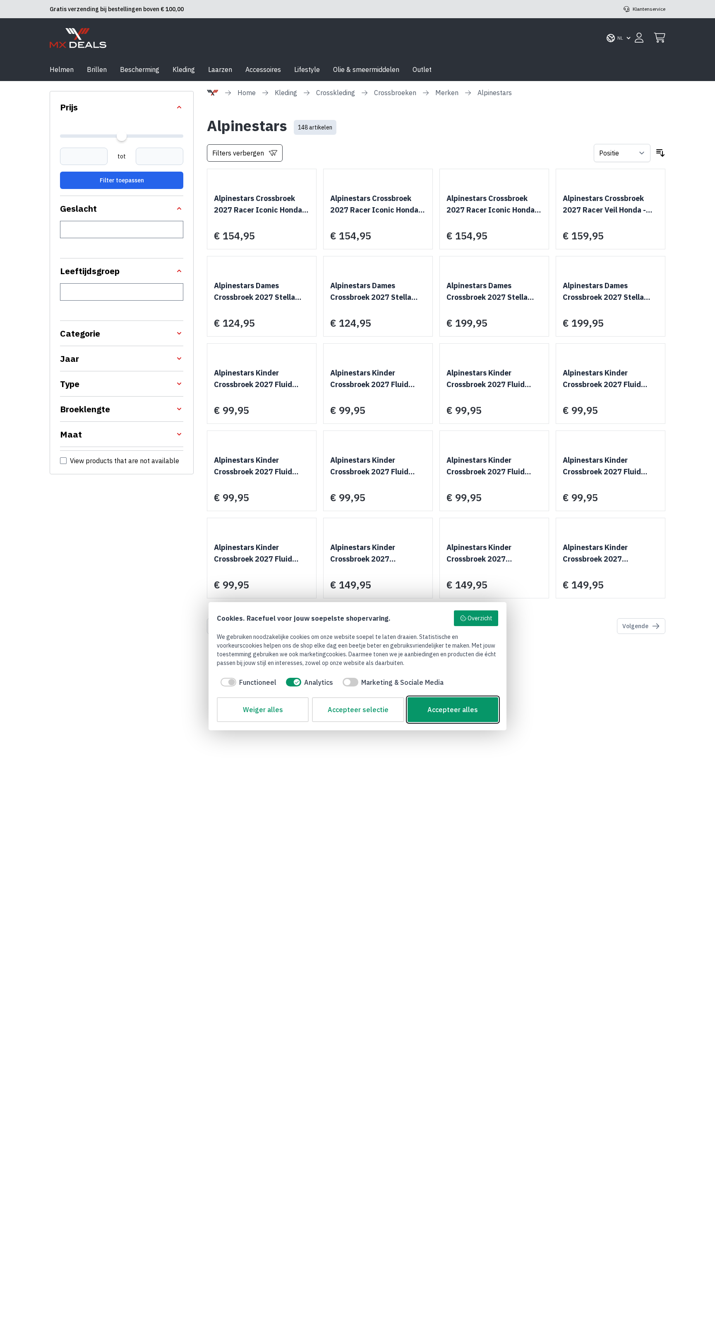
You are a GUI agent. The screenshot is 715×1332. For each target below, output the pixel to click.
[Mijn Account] (639, 38)
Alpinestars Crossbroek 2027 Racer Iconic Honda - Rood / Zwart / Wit (260, 205)
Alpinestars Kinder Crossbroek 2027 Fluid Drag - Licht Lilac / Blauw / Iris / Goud (376, 379)
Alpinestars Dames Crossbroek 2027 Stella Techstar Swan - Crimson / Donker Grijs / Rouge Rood (609, 292)
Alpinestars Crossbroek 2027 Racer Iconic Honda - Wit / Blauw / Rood (492, 205)
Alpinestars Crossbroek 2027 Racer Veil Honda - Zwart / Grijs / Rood (604, 205)
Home (247, 92)
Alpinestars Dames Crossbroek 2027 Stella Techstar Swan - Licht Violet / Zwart (487, 292)
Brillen (97, 69)
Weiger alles (263, 709)
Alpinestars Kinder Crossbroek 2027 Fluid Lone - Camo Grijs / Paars (606, 466)
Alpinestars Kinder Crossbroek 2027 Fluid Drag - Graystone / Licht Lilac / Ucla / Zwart (256, 379)
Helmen (62, 69)
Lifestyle (307, 69)
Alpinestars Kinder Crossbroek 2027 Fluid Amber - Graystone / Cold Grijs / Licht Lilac (490, 466)
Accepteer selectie (358, 709)
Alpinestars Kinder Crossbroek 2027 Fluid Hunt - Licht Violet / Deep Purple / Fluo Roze (258, 466)
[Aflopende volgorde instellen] (660, 153)
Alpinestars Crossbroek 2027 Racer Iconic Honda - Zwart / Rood (376, 205)
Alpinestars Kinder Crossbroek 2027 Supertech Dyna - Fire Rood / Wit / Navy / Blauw (610, 554)
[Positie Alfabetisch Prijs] (622, 153)
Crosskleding (335, 92)
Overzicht (480, 618)
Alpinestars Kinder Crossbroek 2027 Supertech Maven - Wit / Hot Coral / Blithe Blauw (372, 554)
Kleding (184, 69)
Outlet (422, 69)
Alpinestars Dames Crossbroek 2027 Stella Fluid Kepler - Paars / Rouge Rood (370, 292)
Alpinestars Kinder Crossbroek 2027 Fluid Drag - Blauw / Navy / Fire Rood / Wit (490, 379)
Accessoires (263, 69)
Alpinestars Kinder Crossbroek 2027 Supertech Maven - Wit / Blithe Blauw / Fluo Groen (490, 554)
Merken (446, 92)
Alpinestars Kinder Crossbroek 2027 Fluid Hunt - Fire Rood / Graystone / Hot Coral (602, 379)
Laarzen (220, 69)
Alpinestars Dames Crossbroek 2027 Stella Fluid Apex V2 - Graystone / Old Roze (262, 292)
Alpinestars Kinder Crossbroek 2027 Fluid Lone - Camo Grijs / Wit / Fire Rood (256, 554)
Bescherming (139, 69)
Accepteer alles (452, 709)
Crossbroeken (395, 92)
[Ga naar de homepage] (78, 38)
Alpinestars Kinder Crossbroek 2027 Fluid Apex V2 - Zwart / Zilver (371, 466)
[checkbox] (246, 682)
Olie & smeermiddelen (366, 69)
